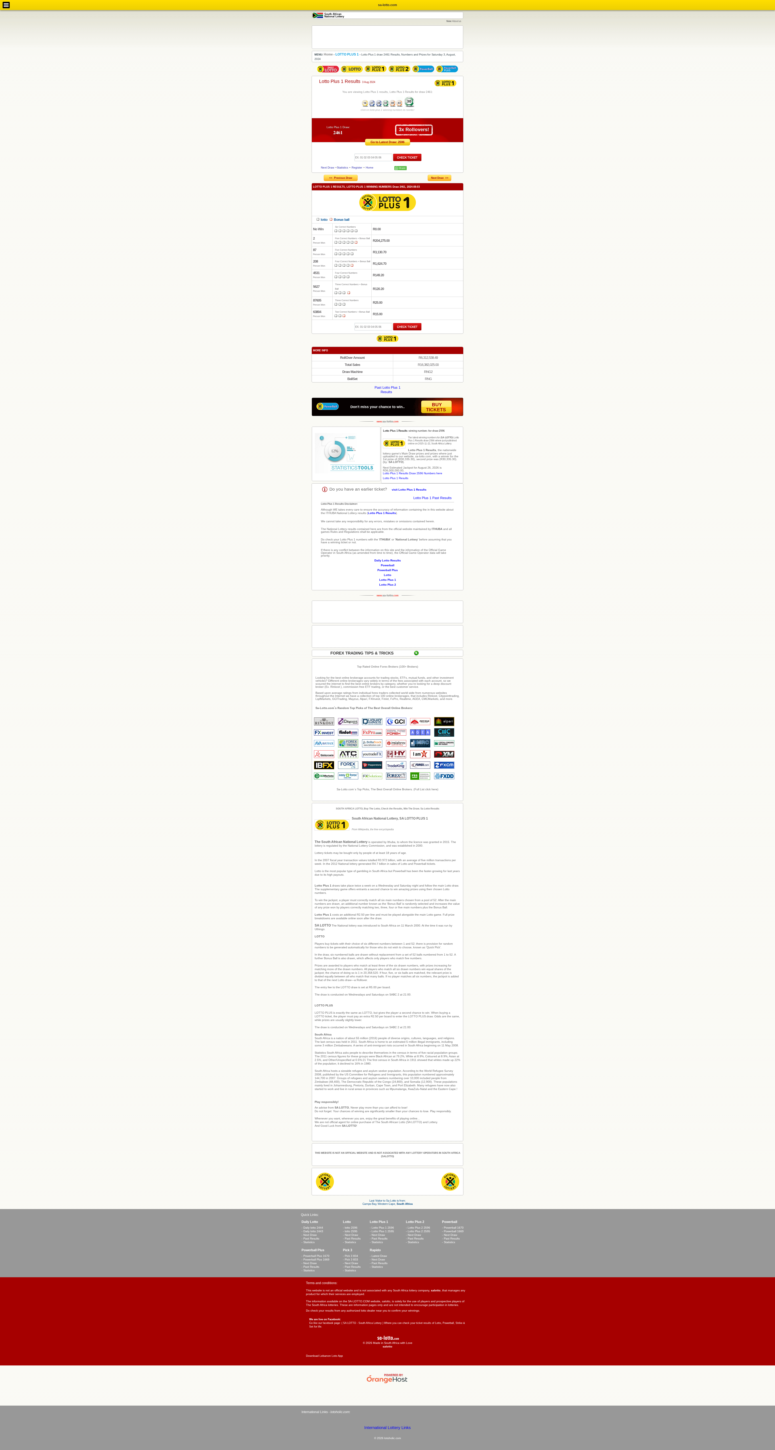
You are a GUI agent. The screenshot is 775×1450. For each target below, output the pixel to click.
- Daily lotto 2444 (312, 1227)
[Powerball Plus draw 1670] (447, 72)
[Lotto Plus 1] (387, 342)
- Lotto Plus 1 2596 (382, 1227)
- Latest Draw (378, 1255)
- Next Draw (309, 1234)
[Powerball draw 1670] (423, 72)
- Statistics (308, 1242)
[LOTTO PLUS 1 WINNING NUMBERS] (382, 106)
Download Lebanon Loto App (324, 1355)
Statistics (342, 167)
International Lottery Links (387, 1427)
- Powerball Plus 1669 (315, 1259)
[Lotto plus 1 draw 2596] (375, 72)
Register (357, 167)
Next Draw (327, 167)
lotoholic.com (339, 1412)
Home (369, 167)
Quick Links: (309, 1215)
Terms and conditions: (321, 1283)
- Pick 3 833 (350, 1259)
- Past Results (310, 1238)
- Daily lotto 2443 (312, 1231)
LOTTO (320, 936)
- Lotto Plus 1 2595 (382, 1231)
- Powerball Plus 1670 (315, 1255)
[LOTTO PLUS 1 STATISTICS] (346, 454)
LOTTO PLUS (324, 1005)
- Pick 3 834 (350, 1255)
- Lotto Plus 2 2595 (418, 1231)
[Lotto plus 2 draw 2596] (399, 72)
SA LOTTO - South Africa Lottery (362, 1322)
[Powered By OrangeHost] (387, 1383)
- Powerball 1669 (453, 1231)
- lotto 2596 (350, 1227)
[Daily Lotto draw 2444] (328, 72)
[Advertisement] (387, 37)
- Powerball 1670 (453, 1227)
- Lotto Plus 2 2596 (418, 1227)
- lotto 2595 (350, 1231)
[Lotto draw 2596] (352, 72)
